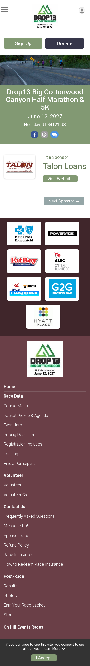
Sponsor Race (16, 535)
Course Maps (16, 406)
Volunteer (12, 485)
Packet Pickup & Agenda (26, 415)
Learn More (51, 649)
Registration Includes (23, 444)
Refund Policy (16, 545)
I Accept (44, 657)
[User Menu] (82, 10)
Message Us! (16, 525)
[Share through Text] (54, 135)
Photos (10, 595)
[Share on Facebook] (34, 135)
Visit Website (60, 178)
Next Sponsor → (63, 201)
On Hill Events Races (23, 627)
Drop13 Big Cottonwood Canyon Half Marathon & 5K (45, 99)
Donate (64, 43)
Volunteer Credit (18, 494)
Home (9, 386)
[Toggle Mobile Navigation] (5, 10)
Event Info (13, 425)
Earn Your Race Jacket (24, 605)
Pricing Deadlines (19, 434)
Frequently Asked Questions (29, 516)
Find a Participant (19, 463)
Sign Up (23, 43)
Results (11, 586)
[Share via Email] (44, 135)
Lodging (11, 454)
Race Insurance (18, 554)
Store (9, 615)
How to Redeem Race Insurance (33, 564)
